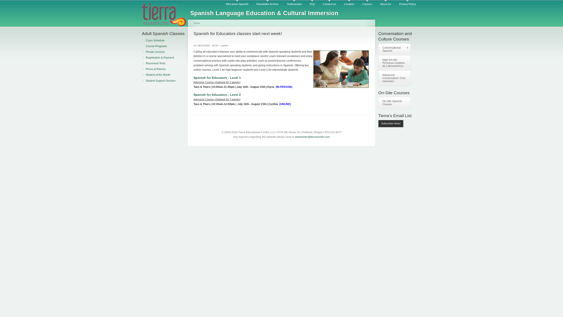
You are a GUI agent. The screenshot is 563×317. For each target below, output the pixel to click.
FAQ (312, 4)
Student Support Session (160, 80)
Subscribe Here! (390, 123)
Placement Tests (155, 63)
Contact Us (329, 4)
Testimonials (294, 4)
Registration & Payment (160, 57)
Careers (367, 4)
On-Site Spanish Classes (392, 103)
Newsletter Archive (267, 4)
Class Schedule (155, 40)
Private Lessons (155, 51)
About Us (385, 4)
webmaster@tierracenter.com (312, 136)
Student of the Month (158, 74)
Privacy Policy (407, 4)
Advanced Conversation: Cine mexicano (394, 78)
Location (349, 4)
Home (197, 23)
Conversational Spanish (389, 49)
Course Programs (156, 46)
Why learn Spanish (237, 4)
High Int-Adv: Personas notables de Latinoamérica (393, 63)
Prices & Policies (156, 69)
